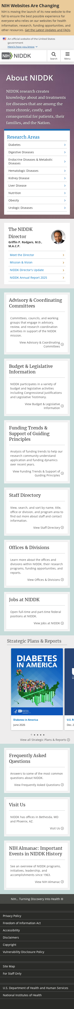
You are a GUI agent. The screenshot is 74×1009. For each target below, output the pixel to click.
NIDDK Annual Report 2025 (28, 277)
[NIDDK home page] (17, 55)
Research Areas (23, 137)
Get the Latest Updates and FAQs (47, 30)
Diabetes (14, 145)
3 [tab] (38, 734)
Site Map (9, 966)
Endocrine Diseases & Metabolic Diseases (30, 161)
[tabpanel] (37, 689)
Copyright (9, 945)
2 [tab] (34, 734)
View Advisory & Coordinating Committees (40, 344)
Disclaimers (11, 937)
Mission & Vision (21, 262)
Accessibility (11, 930)
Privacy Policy (12, 916)
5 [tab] (44, 734)
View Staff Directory (46, 528)
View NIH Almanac (47, 882)
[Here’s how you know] (37, 42)
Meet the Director (22, 255)
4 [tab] (41, 734)
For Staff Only (12, 973)
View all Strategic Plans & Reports (43, 740)
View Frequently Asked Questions (37, 785)
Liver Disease (17, 185)
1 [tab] (31, 734)
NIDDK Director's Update (27, 270)
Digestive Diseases (21, 152)
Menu (67, 58)
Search (53, 58)
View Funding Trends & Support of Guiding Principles (36, 473)
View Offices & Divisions (43, 580)
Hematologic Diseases (23, 171)
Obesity (13, 200)
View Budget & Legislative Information (42, 406)
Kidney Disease (18, 178)
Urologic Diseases (20, 208)
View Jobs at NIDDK (47, 623)
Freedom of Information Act (22, 923)
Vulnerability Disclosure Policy (23, 952)
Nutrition (14, 193)
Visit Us (55, 828)
